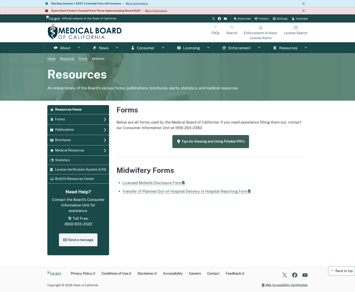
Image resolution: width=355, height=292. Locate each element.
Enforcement (239, 48)
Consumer (145, 48)
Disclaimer (146, 273)
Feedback (233, 273)
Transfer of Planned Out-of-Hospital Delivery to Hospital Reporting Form (185, 191)
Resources (287, 48)
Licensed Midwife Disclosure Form (152, 183)
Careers (195, 273)
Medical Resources (69, 150)
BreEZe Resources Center (74, 179)
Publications (64, 130)
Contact (213, 273)
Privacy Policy (81, 273)
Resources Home (68, 109)
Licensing (191, 48)
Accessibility (173, 273)
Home (51, 58)
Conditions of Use (115, 273)
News (103, 48)
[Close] (304, 3)
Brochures (63, 140)
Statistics (62, 160)
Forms (83, 58)
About (64, 48)
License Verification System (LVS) (80, 169)
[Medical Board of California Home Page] (84, 32)
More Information (137, 3)
